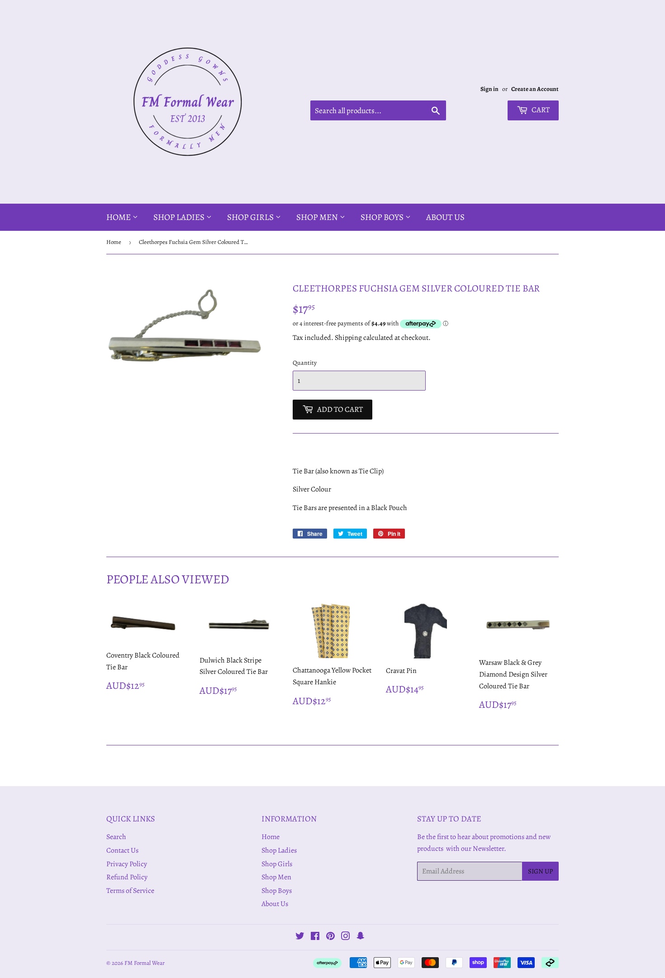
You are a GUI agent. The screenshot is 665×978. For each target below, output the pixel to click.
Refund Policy (126, 877)
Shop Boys (383, 217)
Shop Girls (251, 217)
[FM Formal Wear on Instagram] (345, 937)
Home (119, 217)
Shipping (348, 338)
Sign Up (540, 871)
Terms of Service (130, 891)
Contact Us (122, 850)
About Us (445, 217)
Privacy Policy (126, 864)
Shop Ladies (179, 217)
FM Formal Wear (144, 963)
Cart (540, 110)
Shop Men (318, 217)
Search (116, 837)
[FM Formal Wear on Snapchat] (360, 937)
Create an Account (535, 89)
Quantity (305, 362)
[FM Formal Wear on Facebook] (315, 937)
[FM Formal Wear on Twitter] (299, 937)
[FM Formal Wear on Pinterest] (330, 937)
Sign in (489, 89)
